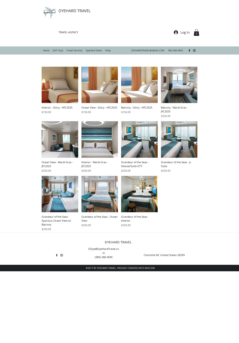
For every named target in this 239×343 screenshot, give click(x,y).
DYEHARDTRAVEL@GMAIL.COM (147, 50)
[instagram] (194, 50)
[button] (196, 32)
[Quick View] (60, 85)
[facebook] (189, 50)
